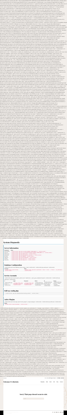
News (47, 381)
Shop (57, 381)
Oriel (54, 381)
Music (51, 381)
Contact (61, 381)
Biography (42, 381)
